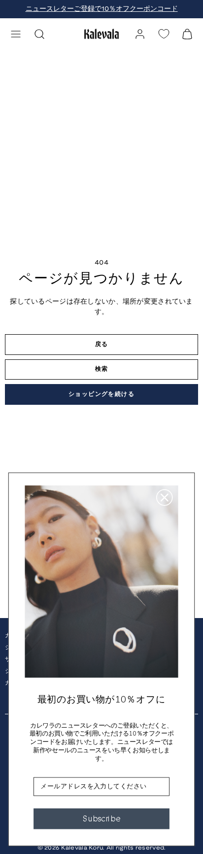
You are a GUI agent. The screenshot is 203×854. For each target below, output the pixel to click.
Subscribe (101, 818)
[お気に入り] (163, 34)
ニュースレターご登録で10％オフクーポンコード (102, 9)
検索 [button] (101, 369)
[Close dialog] (164, 497)
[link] (140, 34)
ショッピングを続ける (101, 394)
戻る (101, 344)
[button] (16, 34)
